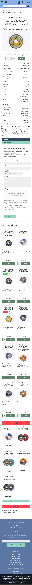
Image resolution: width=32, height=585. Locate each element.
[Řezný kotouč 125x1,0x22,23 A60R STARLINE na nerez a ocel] (23, 318)
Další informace (13, 582)
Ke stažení (16, 525)
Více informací (12, 210)
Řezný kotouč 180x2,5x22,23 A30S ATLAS (9, 428)
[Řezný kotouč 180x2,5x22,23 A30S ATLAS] (8, 436)
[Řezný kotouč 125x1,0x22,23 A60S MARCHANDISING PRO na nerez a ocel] (23, 358)
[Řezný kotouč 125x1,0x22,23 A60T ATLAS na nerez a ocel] (23, 242)
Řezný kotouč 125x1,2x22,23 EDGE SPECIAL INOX (8, 309)
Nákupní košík (16, 558)
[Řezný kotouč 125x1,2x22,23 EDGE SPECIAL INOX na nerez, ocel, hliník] (9, 319)
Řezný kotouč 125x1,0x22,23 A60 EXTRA (23, 384)
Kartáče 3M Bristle (9, 512)
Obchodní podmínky (16, 560)
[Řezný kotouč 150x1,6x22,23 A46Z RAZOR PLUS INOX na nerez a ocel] (9, 281)
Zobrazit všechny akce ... (16, 501)
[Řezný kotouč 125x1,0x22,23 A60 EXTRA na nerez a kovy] (23, 394)
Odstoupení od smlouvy (16, 564)
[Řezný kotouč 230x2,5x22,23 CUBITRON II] (23, 461)
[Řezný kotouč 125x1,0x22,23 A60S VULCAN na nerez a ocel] (9, 356)
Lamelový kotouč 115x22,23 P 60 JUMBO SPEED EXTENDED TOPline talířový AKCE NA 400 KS (23, 428)
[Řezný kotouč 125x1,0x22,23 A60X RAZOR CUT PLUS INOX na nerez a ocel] (9, 243)
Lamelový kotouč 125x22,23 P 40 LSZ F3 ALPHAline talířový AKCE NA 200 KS (9, 478)
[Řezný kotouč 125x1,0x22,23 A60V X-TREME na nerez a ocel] (9, 394)
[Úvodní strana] (6, 3)
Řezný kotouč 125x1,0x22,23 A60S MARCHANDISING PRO (23, 347)
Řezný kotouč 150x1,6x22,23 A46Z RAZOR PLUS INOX (8, 271)
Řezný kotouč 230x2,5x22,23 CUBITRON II (23, 453)
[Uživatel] (20, 3)
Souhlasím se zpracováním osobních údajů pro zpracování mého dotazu (15, 208)
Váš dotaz (6, 139)
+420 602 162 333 (16, 573)
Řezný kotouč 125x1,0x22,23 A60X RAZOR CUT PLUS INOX (8, 233)
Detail (8, 263)
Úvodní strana (16, 554)
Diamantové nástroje (10, 510)
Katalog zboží (16, 556)
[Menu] (2, 2)
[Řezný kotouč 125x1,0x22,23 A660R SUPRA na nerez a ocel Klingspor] (16, 41)
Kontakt (16, 531)
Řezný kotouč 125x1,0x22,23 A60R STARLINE (23, 308)
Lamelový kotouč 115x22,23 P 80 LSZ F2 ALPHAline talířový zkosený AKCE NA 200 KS (9, 453)
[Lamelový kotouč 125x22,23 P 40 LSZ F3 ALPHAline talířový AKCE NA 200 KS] (8, 487)
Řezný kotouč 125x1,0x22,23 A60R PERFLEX (23, 270)
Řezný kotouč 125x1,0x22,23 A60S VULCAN (8, 346)
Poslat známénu (7, 142)
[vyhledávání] (24, 3)
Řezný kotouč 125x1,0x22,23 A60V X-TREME (8, 384)
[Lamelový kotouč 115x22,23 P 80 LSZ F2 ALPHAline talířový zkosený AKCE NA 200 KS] (8, 462)
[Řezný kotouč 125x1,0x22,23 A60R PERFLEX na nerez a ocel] (23, 280)
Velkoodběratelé (16, 527)
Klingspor (26, 66)
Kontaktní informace (16, 562)
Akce (16, 529)
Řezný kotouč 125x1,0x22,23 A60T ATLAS (23, 232)
